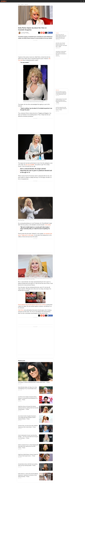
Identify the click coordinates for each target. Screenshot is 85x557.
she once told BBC (30, 164)
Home (19, 4)
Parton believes (22, 304)
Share (51, 32)
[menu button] (83, 1)
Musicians (26, 4)
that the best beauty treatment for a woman (36, 304)
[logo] (3, 1)
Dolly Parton (21, 310)
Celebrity (22, 4)
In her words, (48, 224)
